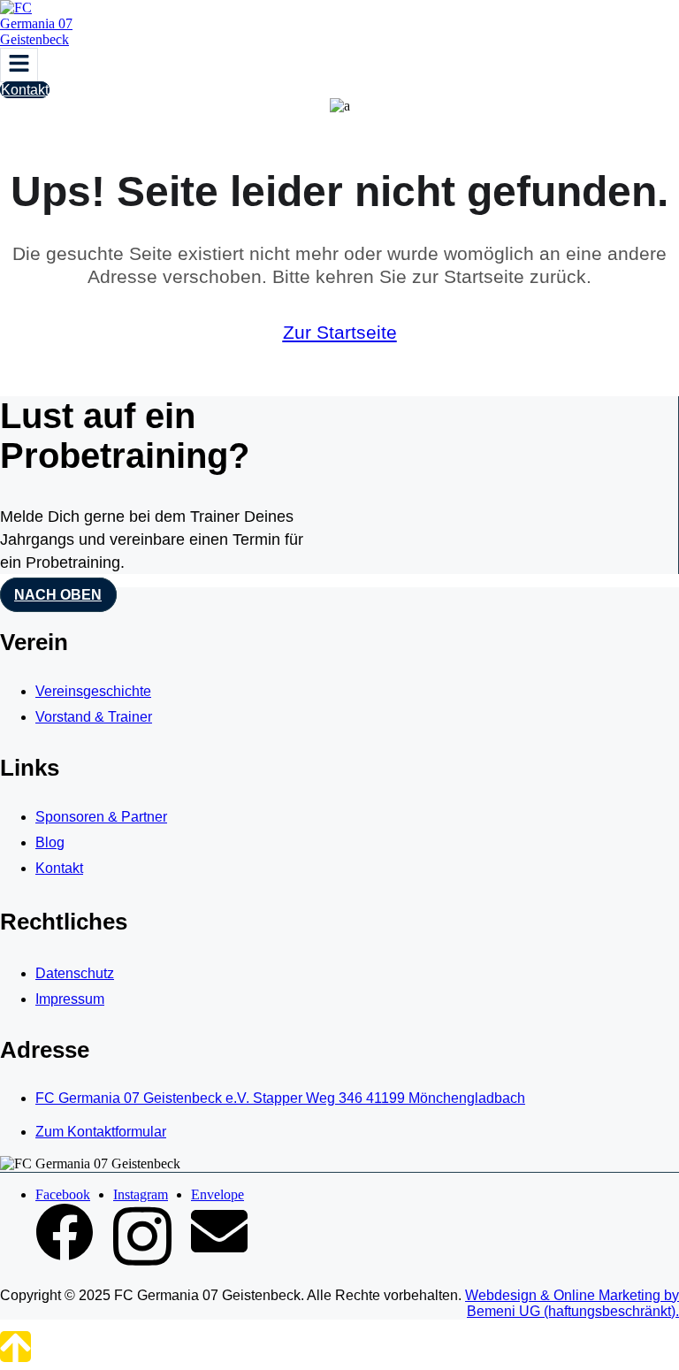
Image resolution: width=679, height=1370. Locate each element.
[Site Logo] (44, 39)
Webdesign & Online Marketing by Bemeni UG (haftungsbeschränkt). (572, 1303)
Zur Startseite (340, 332)
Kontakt (25, 89)
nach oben (58, 594)
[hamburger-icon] (19, 65)
